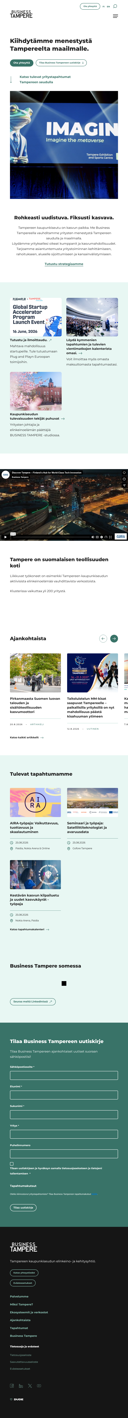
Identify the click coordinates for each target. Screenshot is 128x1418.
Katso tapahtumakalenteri (27, 929)
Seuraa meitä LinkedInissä (30, 1001)
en (108, 6)
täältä (94, 1194)
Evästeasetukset (22, 1283)
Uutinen (93, 729)
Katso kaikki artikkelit (24, 737)
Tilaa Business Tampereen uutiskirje (60, 62)
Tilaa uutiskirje (23, 1207)
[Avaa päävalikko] (115, 16)
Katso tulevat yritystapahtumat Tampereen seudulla (45, 79)
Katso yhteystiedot (24, 1272)
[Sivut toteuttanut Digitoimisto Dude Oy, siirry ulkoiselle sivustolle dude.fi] (16, 1400)
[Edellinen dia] (103, 639)
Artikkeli (37, 724)
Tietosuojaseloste (20, 1355)
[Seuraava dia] (114, 639)
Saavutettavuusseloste (24, 1362)
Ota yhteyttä (90, 6)
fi (104, 6)
